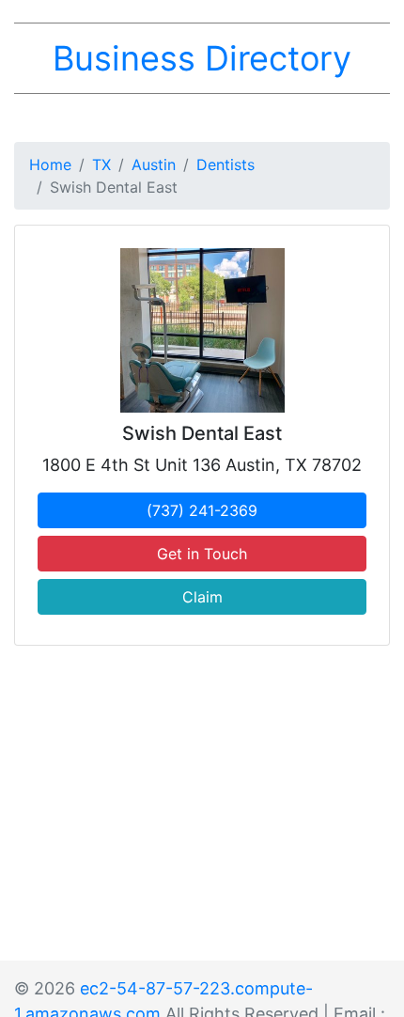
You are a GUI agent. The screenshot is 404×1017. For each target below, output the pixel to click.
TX (101, 164)
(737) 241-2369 (202, 510)
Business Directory (202, 58)
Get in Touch (202, 553)
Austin (154, 164)
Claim (202, 596)
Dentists (225, 164)
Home (50, 164)
